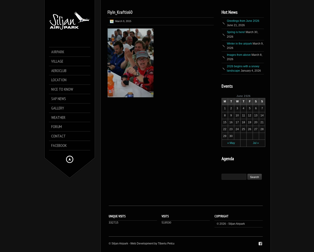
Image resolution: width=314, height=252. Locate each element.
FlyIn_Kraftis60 (120, 12)
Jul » (256, 143)
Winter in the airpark (239, 43)
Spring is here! (236, 32)
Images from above (239, 54)
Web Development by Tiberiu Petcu (152, 243)
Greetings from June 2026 (243, 20)
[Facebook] (260, 243)
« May (231, 143)
